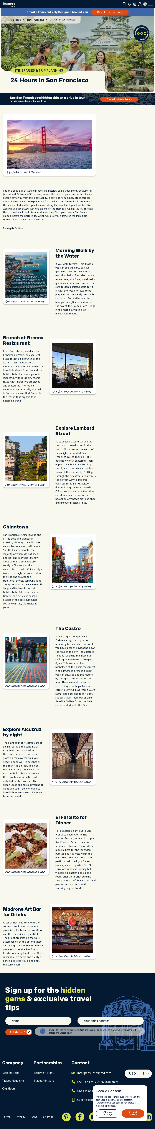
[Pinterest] (66, 1116)
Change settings (108, 1113)
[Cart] (135, 4)
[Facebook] (79, 1116)
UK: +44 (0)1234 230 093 (93, 1091)
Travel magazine (35, 19)
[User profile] (140, 4)
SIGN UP (17, 1032)
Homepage (15, 19)
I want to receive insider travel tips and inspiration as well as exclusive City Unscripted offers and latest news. (92, 1031)
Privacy (20, 1116)
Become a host (43, 1073)
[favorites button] (130, 4)
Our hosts (9, 1088)
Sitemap (48, 1116)
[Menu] (150, 4)
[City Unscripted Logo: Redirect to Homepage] (8, 4)
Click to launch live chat (93, 1100)
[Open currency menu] (145, 4)
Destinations (10, 1073)
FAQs (34, 1116)
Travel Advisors (43, 1081)
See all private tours (114, 12)
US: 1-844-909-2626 (97, 1082)
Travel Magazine (13, 1081)
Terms (6, 1116)
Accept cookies (133, 1113)
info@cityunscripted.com (94, 1073)
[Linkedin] (148, 1116)
